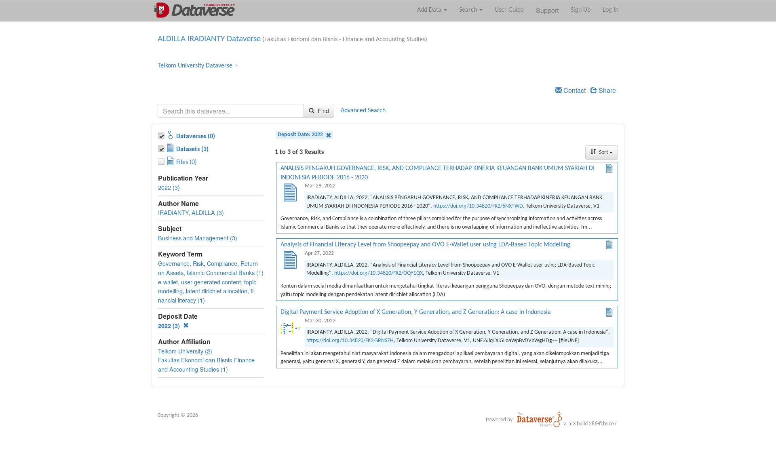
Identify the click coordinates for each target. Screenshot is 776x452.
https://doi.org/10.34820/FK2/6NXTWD (478, 206)
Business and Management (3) (197, 237)
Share (606, 90)
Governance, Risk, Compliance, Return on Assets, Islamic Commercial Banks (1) (211, 268)
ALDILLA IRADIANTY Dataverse (209, 39)
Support (547, 10)
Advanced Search (363, 110)
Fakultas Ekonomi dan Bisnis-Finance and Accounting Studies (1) (206, 364)
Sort (603, 152)
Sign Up (580, 10)
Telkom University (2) (185, 351)
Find (322, 111)
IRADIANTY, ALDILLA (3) (191, 212)
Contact (574, 90)
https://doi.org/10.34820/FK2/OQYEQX (378, 273)
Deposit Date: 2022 (301, 135)
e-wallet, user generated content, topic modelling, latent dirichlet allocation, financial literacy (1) (207, 291)
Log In (610, 10)
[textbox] (231, 111)
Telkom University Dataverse (195, 66)
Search (469, 10)
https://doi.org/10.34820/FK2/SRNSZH (350, 341)
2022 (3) (169, 187)
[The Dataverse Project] (539, 419)
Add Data (430, 10)
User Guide (509, 10)
